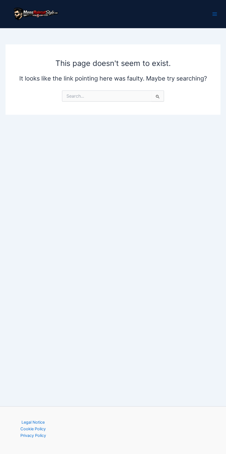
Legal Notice (33, 422)
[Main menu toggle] (214, 14)
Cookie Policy (33, 428)
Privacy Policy (33, 435)
